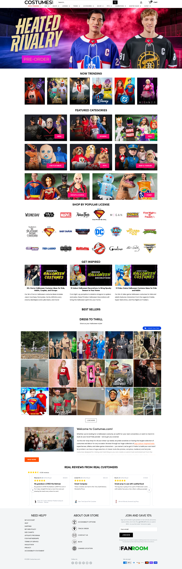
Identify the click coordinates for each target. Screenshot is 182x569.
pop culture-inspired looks (144, 443)
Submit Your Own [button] (153, 328)
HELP (26, 523)
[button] (35, 345)
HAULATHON (29, 545)
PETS (108, 6)
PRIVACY (28, 548)
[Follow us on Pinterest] (83, 563)
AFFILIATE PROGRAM (32, 535)
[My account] (141, 2)
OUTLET (146, 6)
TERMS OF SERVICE (31, 541)
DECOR (99, 6)
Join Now (126, 535)
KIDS (46, 6)
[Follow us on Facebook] (72, 563)
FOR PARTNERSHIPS (32, 538)
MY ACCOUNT (30, 520)
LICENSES (65, 6)
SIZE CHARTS (29, 532)
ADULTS (55, 6)
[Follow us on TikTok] (90, 563)
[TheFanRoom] (133, 548)
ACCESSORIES (87, 6)
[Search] (115, 2)
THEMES (75, 6)
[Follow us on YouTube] (87, 563)
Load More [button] (91, 420)
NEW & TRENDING (33, 6)
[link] (50, 501)
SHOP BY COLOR (134, 6)
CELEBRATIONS (119, 6)
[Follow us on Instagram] (80, 563)
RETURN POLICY (30, 529)
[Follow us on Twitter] (76, 563)
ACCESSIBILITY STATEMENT (34, 551)
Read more (31, 459)
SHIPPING (28, 526)
